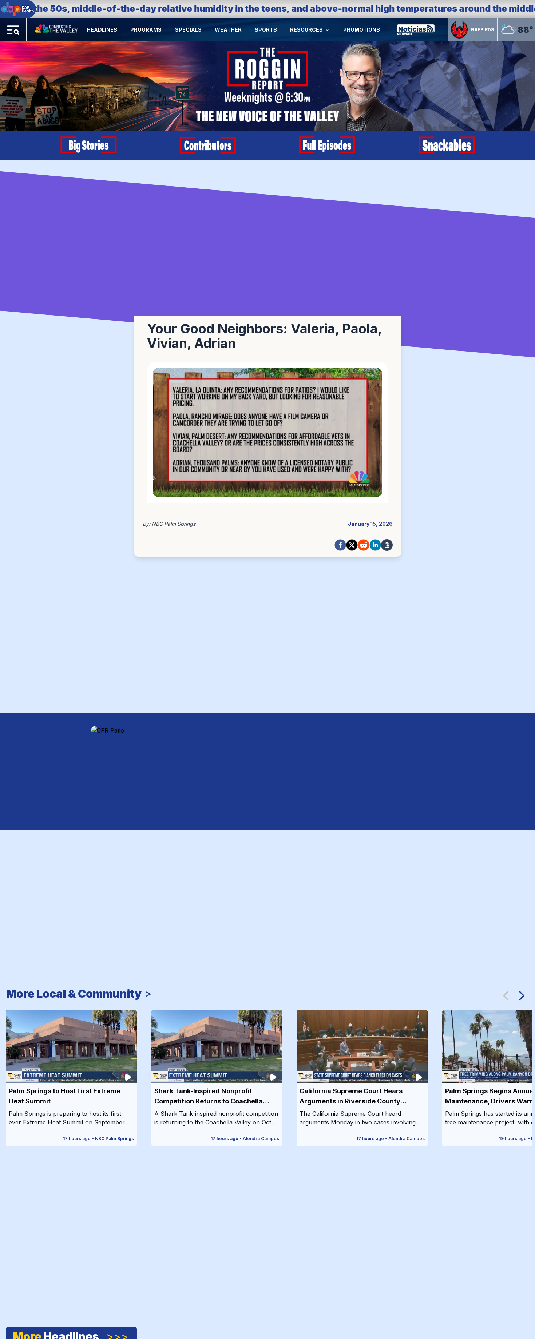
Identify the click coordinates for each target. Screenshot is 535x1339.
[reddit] (363, 545)
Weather (228, 30)
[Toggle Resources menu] (327, 29)
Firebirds (482, 29)
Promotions (361, 30)
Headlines (102, 30)
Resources (306, 30)
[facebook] (340, 545)
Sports (266, 30)
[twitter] (352, 545)
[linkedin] (375, 545)
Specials (188, 30)
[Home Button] (57, 29)
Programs (146, 30)
